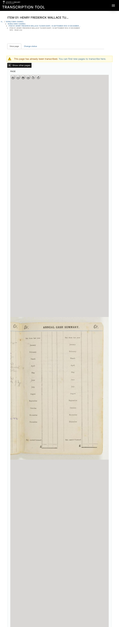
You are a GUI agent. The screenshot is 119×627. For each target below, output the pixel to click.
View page (15, 46)
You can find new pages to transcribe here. (82, 58)
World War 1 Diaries (16, 24)
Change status (30, 46)
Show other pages (21, 65)
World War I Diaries (14, 22)
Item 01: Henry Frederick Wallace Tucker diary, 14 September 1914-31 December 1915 (45, 26)
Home (2, 22)
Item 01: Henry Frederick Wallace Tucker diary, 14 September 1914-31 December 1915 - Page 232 (44, 29)
